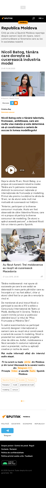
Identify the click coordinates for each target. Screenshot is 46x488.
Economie (27, 423)
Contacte (5, 449)
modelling (5, 390)
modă (15, 385)
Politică (5, 423)
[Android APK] (9, 463)
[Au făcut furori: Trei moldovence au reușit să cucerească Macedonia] (23, 245)
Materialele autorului (7, 112)
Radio (32, 370)
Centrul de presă (21, 445)
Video (14, 370)
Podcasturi (31, 380)
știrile (27, 361)
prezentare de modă (27, 385)
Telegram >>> (25, 367)
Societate (21, 380)
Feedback (29, 456)
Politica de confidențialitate (12, 452)
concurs (15, 390)
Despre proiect (7, 445)
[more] (41, 276)
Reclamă (13, 449)
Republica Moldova (8, 380)
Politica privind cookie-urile (12, 456)
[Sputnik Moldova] (7, 19)
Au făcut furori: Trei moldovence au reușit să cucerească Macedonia (23, 268)
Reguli (31, 445)
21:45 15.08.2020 (8, 68)
